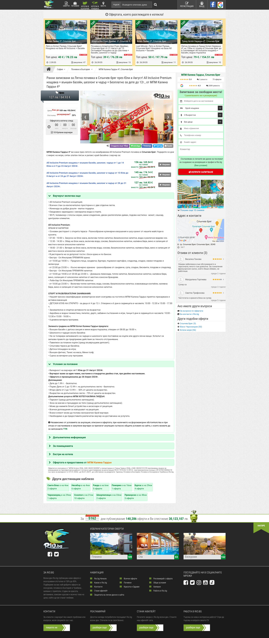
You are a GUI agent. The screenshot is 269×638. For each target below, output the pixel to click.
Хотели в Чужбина (95, 7)
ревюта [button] (203, 79)
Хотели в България (85, 7)
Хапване (157, 587)
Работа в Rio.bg (160, 591)
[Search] (155, 5)
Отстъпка (51, 115)
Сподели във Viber (119, 146)
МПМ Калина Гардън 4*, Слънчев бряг (116, 69)
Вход (201, 6)
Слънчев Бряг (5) (187, 323)
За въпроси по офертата (191, 311)
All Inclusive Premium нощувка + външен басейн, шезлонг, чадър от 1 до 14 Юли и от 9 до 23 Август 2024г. (85, 164)
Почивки (75, 6)
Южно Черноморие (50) (190, 327)
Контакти (98, 587)
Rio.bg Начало (100, 578)
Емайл (169, 146)
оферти (216, 79)
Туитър (159, 146)
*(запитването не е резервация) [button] (200, 95)
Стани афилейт (101, 591)
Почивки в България (80, 69)
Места (103, 6)
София (60, 69)
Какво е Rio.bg (100, 582)
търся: (116, 4)
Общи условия (159, 582)
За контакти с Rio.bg (189, 314)
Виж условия (201, 165)
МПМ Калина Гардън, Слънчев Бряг (200, 74)
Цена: (61, 93)
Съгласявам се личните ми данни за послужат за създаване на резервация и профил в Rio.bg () (201, 162)
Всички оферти (130, 578)
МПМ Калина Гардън (99, 462)
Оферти (66, 6)
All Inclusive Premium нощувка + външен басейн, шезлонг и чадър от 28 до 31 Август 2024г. (86, 185)
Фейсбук (147, 146)
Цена (49, 110)
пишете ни (51, 627)
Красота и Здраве (131, 587)
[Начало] (49, 69)
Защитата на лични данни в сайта (109, 595)
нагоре (261, 526)
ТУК (65, 429)
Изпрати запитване (202, 172)
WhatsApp (135, 146)
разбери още (100, 627)
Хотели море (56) (187, 330)
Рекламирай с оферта (162, 578)
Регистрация (186, 6)
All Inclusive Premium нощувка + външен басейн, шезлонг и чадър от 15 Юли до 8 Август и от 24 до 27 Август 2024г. (87, 174)
